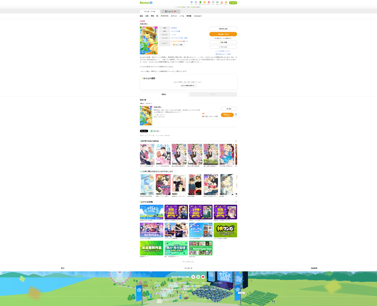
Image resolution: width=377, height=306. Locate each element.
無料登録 (234, 3)
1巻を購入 (223, 34)
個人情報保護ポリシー (198, 286)
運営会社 (213, 289)
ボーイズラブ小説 (177, 38)
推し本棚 (224, 42)
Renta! (141, 135)
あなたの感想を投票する (187, 85)
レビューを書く (179, 45)
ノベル (173, 34)
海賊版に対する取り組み (200, 289)
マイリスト (224, 47)
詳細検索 (314, 268)
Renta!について (159, 283)
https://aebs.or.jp (167, 302)
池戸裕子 (174, 28)
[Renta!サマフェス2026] (151, 2)
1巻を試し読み (223, 29)
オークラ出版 (175, 31)
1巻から (142, 103)
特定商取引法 (165, 289)
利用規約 (186, 286)
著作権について (176, 289)
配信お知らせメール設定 (223, 54)
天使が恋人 (158, 107)
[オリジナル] (164, 16)
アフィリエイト (176, 286)
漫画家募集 (187, 289)
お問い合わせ (182, 283)
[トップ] (144, 3)
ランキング (188, 268)
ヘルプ (169, 283)
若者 (185, 38)
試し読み (229, 109)
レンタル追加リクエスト (223, 51)
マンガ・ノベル (149, 11)
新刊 (62, 268)
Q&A (174, 283)
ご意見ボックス (206, 283)
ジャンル (197, 16)
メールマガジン (218, 283)
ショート (171, 11)
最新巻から (149, 103)
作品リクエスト (194, 283)
